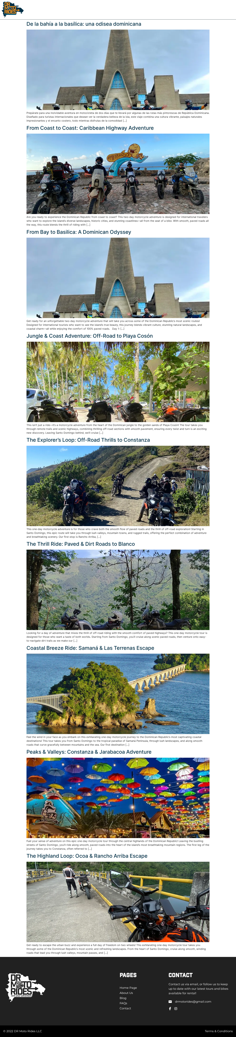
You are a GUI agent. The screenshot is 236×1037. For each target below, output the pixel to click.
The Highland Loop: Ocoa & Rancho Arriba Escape (87, 856)
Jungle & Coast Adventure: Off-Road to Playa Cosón (89, 336)
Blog (77, 9)
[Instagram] (175, 1008)
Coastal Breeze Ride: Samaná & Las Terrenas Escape (90, 648)
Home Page (46, 9)
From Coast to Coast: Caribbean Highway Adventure (90, 128)
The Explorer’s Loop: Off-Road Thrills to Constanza (88, 440)
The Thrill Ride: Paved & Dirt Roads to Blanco (80, 544)
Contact (101, 9)
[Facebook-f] (170, 1008)
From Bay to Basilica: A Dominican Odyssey (78, 232)
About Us (63, 9)
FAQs (88, 9)
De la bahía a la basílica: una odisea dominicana (83, 24)
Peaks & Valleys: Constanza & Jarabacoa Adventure (89, 752)
